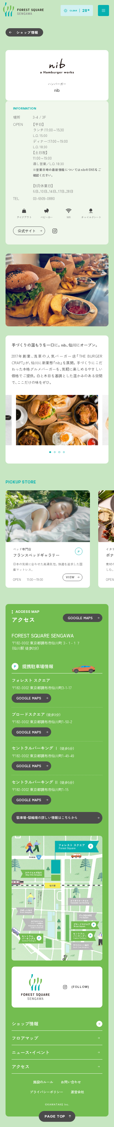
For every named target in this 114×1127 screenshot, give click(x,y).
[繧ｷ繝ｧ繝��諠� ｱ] (48, 539)
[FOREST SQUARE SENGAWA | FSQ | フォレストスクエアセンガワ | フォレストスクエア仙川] (23, 11)
